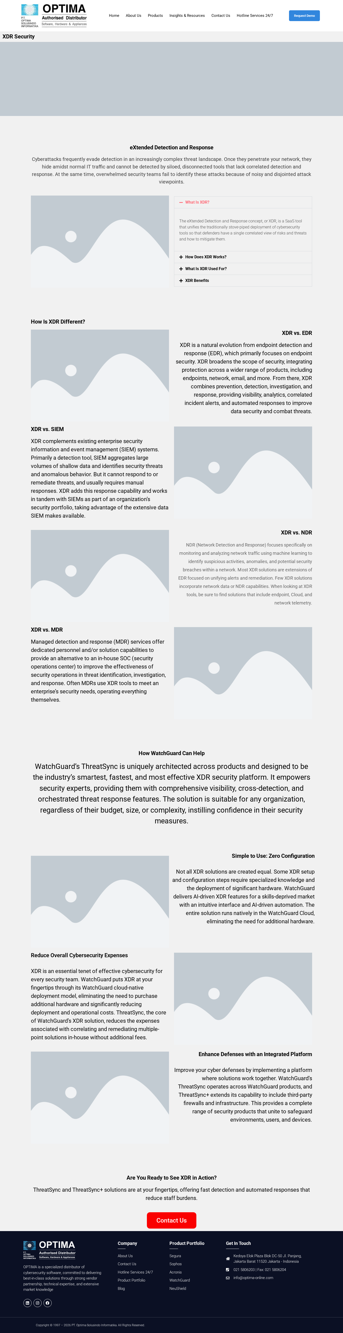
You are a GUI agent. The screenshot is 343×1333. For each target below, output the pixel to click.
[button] (243, 202)
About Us (133, 15)
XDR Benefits (197, 280)
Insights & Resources (187, 15)
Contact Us (220, 15)
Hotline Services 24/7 (255, 15)
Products (155, 15)
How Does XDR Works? (205, 257)
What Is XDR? (197, 202)
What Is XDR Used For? (206, 268)
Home (114, 15)
